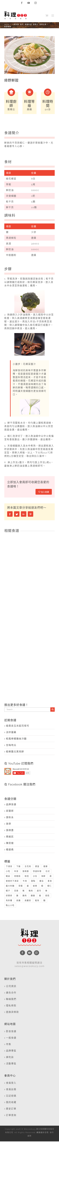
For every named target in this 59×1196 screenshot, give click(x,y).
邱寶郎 (10, 811)
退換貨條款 (12, 1012)
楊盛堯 (10, 849)
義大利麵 (10, 886)
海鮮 (43, 876)
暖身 (8, 876)
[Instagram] (36, 952)
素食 (50, 881)
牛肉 (25, 881)
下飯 (18, 866)
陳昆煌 (10, 843)
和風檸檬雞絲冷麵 (16, 738)
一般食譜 (11, 1037)
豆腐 (16, 891)
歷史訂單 (11, 1108)
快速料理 (37, 871)
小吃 (8, 871)
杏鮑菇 (17, 876)
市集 (8, 1044)
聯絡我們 (11, 999)
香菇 (47, 895)
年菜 (16, 871)
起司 (39, 891)
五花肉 (28, 866)
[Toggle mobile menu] (53, 15)
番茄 (41, 881)
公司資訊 (11, 986)
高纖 (18, 900)
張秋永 (10, 817)
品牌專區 (11, 1050)
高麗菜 (28, 900)
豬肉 (31, 891)
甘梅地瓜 (11, 745)
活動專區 (11, 1063)
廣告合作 (11, 992)
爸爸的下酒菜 (12, 881)
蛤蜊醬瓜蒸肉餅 (15, 751)
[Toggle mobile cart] (47, 15)
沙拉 (35, 876)
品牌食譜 (11, 804)
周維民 (10, 836)
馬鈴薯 (9, 900)
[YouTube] (29, 952)
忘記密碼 (11, 1095)
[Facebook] (22, 952)
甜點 (33, 881)
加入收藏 (44, 492)
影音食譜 (11, 1031)
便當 (37, 866)
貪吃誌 (10, 1057)
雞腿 (33, 895)
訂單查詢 (11, 1115)
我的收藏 (11, 1102)
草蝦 (20, 886)
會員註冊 (11, 1089)
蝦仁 (49, 886)
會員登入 (11, 1083)
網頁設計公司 (43, 1133)
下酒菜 (9, 866)
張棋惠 (10, 830)
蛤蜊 (35, 886)
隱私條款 (11, 1005)
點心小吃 (10, 905)
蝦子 (8, 891)
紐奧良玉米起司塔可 (17, 725)
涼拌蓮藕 (11, 732)
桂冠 (27, 876)
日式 (48, 871)
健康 (45, 866)
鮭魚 (37, 900)
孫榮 (8, 823)
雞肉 (24, 895)
